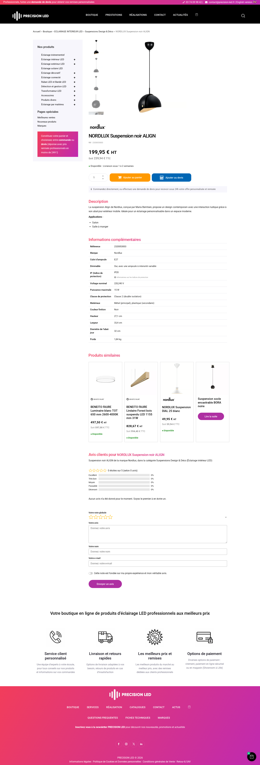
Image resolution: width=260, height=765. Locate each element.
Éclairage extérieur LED (58, 64)
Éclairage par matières (58, 104)
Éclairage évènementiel (53, 55)
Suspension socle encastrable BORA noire (209, 402)
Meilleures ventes (46, 117)
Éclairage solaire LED (52, 68)
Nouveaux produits (46, 121)
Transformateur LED (58, 91)
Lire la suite (211, 416)
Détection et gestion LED (58, 86)
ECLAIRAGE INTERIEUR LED (68, 31)
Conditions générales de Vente (159, 761)
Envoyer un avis (105, 584)
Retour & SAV (184, 761)
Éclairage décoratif (58, 73)
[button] (251, 756)
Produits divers (58, 100)
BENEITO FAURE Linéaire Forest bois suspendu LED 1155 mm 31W (139, 412)
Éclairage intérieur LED (58, 59)
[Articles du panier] (198, 14)
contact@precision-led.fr (221, 2)
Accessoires (58, 95)
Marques (41, 125)
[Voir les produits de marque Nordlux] (98, 125)
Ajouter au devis (174, 177)
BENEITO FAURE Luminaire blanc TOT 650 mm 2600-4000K (104, 410)
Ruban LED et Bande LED (58, 82)
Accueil (36, 31)
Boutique (47, 31)
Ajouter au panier (132, 177)
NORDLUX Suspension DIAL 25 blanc (176, 409)
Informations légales (80, 761)
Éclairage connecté (58, 77)
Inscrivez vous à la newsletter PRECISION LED (100, 727)
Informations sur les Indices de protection (131, 277)
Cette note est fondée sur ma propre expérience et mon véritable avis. (130, 573)
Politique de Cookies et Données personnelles (117, 761)
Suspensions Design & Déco (99, 31)
